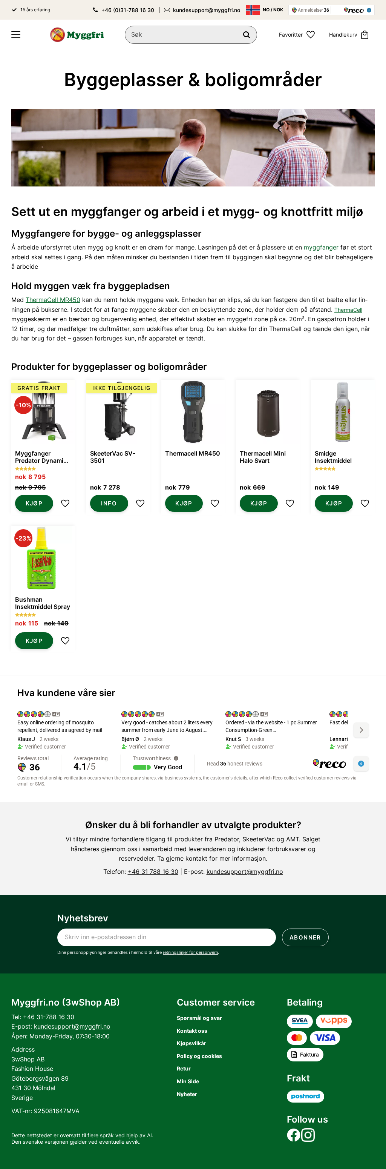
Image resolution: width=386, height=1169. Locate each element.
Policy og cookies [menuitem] (199, 1056)
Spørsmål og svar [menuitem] (199, 1018)
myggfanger (321, 247)
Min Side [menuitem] (188, 1081)
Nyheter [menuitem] (187, 1094)
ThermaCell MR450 (53, 299)
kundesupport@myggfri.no (206, 10)
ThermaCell (348, 309)
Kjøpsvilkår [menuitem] (191, 1043)
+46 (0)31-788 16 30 (127, 10)
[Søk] (246, 35)
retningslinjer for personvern (190, 952)
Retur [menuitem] (184, 1068)
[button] (16, 34)
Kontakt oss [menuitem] (192, 1030)
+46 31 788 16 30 (153, 871)
